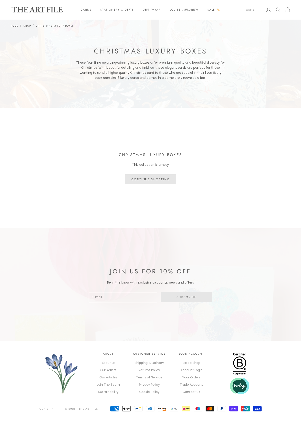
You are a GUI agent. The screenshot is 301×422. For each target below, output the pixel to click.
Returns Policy (149, 370)
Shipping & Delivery (149, 363)
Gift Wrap (152, 10)
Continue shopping (150, 179)
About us (108, 363)
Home (14, 26)
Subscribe (186, 297)
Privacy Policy (149, 384)
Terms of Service (149, 377)
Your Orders (191, 377)
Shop (27, 26)
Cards (86, 10)
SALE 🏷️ (213, 10)
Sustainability (108, 392)
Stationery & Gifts (117, 10)
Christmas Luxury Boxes (55, 26)
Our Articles (108, 377)
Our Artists (108, 370)
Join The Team (108, 384)
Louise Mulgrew (183, 10)
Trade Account (191, 384)
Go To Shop (191, 363)
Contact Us (191, 392)
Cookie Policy (149, 392)
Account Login (191, 370)
